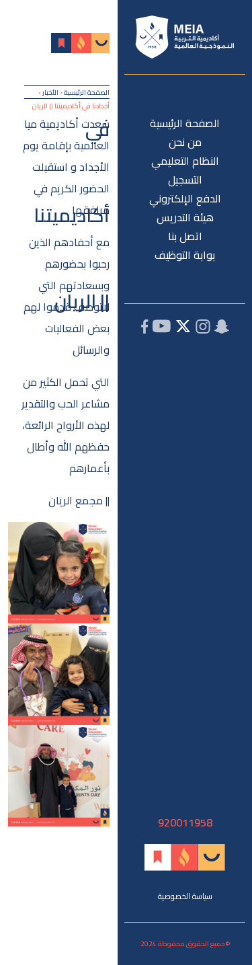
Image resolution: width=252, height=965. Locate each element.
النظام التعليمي (185, 160)
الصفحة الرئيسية (185, 123)
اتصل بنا (185, 236)
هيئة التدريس (185, 217)
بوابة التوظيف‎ (185, 255)
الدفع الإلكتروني (185, 198)
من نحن (185, 142)
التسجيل (185, 179)
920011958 (185, 822)
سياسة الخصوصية (185, 896)
